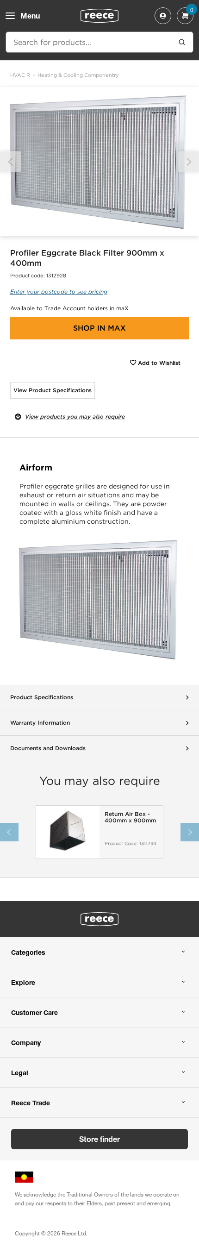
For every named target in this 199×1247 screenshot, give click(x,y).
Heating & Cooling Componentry (78, 75)
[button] (188, 161)
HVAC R (20, 75)
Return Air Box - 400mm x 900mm (130, 817)
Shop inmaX (99, 328)
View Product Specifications (52, 390)
